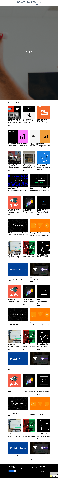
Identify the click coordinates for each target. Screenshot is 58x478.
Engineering (27, 102)
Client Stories (19, 102)
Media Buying (16, 102)
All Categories (9, 102)
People (24, 102)
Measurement (12, 102)
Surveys (30, 102)
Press (22, 102)
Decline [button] (40, 4)
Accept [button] (37, 4)
